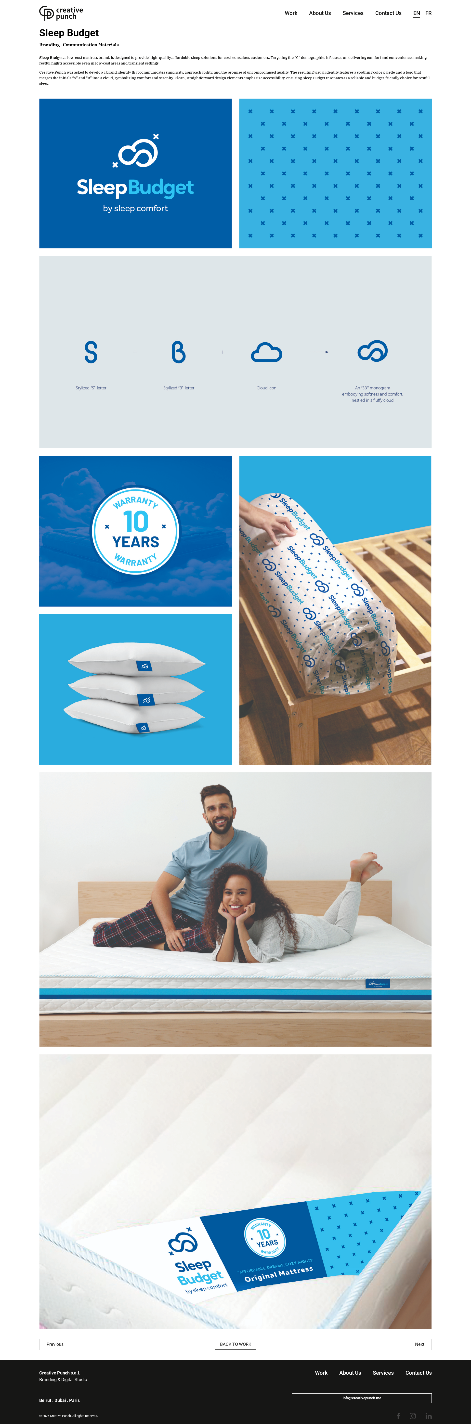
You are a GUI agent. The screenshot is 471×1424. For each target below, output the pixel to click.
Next (419, 1344)
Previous (55, 1344)
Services (353, 13)
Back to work (235, 1344)
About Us (320, 13)
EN (416, 13)
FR (428, 13)
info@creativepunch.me (362, 1398)
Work (291, 13)
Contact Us (388, 13)
